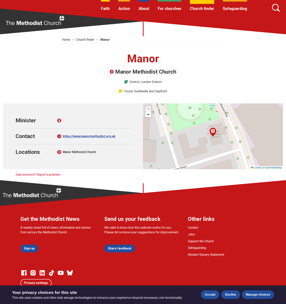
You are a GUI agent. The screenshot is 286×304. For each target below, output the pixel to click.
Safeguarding (235, 8)
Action (124, 8)
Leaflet (257, 167)
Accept (210, 294)
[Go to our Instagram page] (33, 272)
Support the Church (201, 241)
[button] (213, 132)
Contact (193, 227)
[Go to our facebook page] (23, 272)
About (144, 8)
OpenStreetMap (273, 167)
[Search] (276, 8)
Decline (230, 294)
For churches (169, 8)
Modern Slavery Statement (206, 254)
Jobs (191, 234)
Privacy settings (36, 283)
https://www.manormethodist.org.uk (89, 136)
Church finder (202, 8)
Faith (105, 8)
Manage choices (258, 294)
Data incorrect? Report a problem (38, 174)
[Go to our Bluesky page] (69, 272)
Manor (105, 39)
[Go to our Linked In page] (42, 272)
